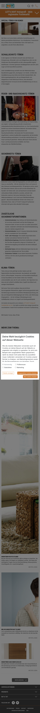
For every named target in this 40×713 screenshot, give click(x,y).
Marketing (20, 367)
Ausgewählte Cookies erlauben (27, 373)
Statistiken (8, 367)
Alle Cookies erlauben (30, 376)
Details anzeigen (8, 373)
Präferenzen (21, 364)
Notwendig (8, 364)
